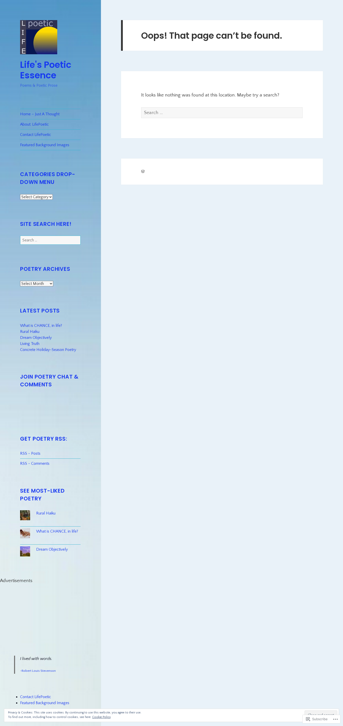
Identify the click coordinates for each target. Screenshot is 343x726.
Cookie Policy (101, 717)
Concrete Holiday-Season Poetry (48, 349)
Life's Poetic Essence (45, 70)
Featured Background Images (44, 145)
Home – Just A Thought (40, 114)
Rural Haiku (29, 331)
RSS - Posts (30, 453)
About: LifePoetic (34, 124)
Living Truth (29, 343)
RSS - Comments (34, 463)
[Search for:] (50, 240)
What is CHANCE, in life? (41, 325)
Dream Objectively (36, 337)
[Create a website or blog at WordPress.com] (143, 171)
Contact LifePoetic (35, 134)
